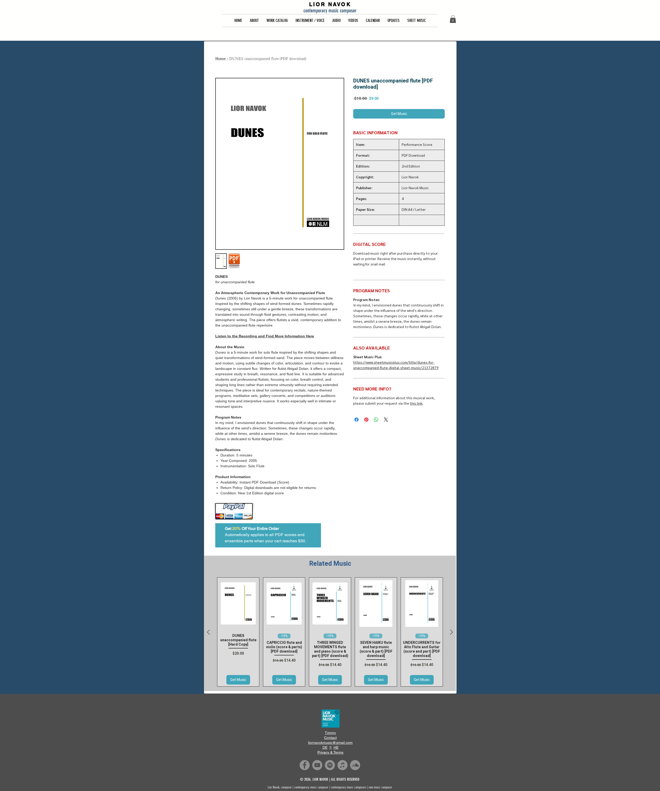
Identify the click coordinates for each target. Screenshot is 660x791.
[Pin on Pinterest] (366, 420)
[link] (453, 19)
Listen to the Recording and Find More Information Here (264, 336)
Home (220, 59)
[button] (254, 20)
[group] (330, 632)
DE (325, 747)
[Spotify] (330, 765)
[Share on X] (386, 420)
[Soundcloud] (355, 765)
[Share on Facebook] (356, 420)
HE (336, 747)
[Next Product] (451, 632)
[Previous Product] (208, 632)
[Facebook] (305, 765)
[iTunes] (342, 765)
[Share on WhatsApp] (376, 420)
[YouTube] (317, 765)
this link (416, 403)
